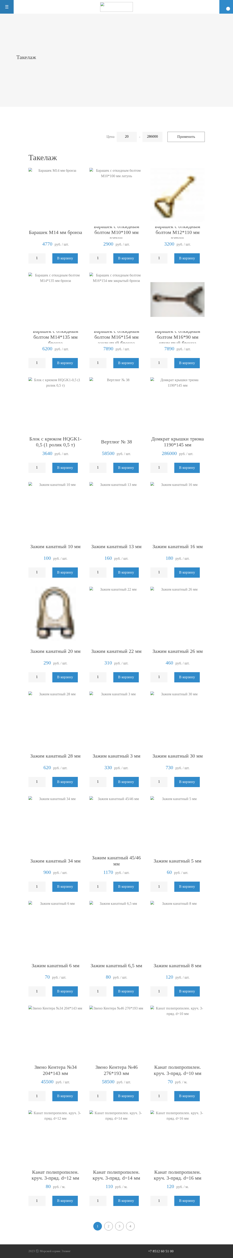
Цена (110, 137)
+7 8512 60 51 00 (161, 1251)
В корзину (65, 258)
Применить (186, 137)
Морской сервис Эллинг (55, 1251)
